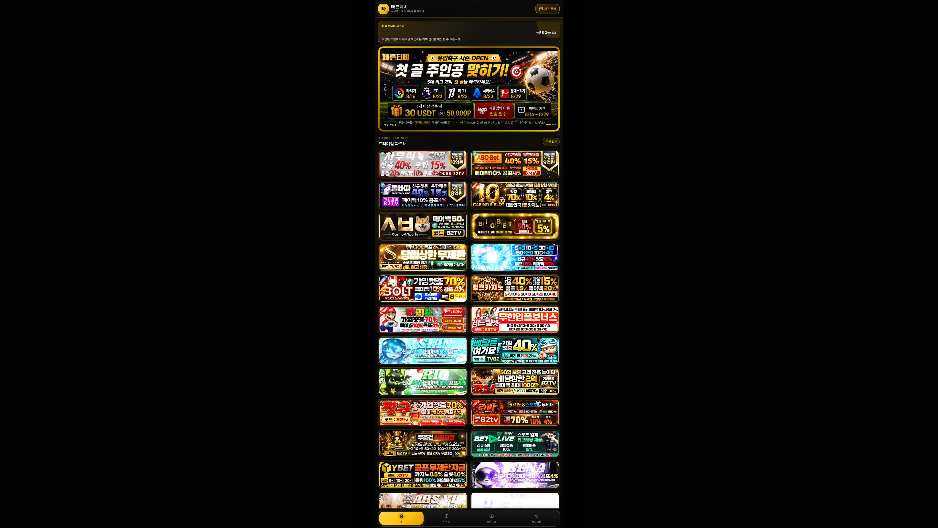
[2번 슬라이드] (551, 124)
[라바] (515, 412)
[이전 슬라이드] (384, 89)
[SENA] (515, 475)
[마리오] (423, 319)
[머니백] (423, 443)
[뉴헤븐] (515, 257)
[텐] (515, 195)
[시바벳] (423, 226)
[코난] (515, 381)
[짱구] (423, 412)
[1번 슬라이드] (546, 124)
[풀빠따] (423, 195)
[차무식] (423, 164)
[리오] (423, 381)
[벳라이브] (515, 443)
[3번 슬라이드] (555, 124)
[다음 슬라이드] (553, 89)
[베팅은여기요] (515, 350)
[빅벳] (515, 226)
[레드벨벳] (515, 319)
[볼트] (423, 288)
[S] (423, 257)
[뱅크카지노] (515, 288)
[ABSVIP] (423, 506)
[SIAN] (423, 350)
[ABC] (515, 164)
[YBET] (423, 475)
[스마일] (515, 506)
